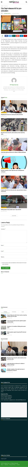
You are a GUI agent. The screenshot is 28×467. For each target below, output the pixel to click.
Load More (14, 215)
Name (2, 245)
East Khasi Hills (4, 150)
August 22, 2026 (4, 193)
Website (2, 256)
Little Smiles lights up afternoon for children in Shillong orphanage (13, 152)
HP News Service (7, 13)
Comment (3, 229)
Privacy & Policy (12, 464)
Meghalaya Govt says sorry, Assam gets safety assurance (12, 114)
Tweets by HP (3, 458)
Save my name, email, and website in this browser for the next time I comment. (14, 263)
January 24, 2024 (15, 13)
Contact (18, 464)
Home (2, 5)
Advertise (6, 464)
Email (2, 251)
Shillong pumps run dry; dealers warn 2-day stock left (11, 209)
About (2, 464)
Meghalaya (6, 5)
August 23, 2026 (4, 116)
